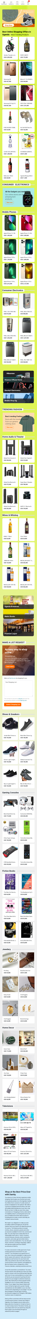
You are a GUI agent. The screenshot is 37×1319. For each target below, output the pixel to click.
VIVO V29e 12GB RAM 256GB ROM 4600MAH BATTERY (26, 103)
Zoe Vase (6, 1073)
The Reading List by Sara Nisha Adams (26, 892)
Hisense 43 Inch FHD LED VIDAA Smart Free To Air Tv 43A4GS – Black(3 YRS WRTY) (10, 1127)
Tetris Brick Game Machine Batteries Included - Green (26, 838)
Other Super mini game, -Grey (10, 838)
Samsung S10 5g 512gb (10, 103)
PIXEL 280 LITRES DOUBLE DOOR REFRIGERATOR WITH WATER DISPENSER (26, 311)
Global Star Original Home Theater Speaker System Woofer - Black (26, 458)
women (27, 1232)
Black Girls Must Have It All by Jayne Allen (26, 916)
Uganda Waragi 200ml (26, 176)
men (23, 1232)
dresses (17, 1237)
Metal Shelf (23, 1049)
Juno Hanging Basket (9, 1097)
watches (11, 1242)
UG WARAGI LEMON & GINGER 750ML (26, 151)
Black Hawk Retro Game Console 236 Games (10, 814)
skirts (21, 1237)
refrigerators (20, 1264)
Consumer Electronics (12, 290)
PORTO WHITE (24, 55)
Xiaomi (21, 1284)
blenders (12, 1266)
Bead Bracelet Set (25, 970)
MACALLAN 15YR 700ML (26, 584)
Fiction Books (8, 871)
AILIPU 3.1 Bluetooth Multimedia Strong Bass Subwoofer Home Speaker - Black (26, 506)
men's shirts (15, 1235)
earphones (18, 1295)
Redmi (25, 1284)
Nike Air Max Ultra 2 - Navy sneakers (26, 784)
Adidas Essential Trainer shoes (26, 759)
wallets (29, 1242)
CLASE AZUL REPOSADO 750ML (10, 151)
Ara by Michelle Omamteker (26, 940)
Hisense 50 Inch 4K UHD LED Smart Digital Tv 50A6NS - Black (10, 1175)
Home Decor (8, 1027)
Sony (17, 1284)
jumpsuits (26, 1237)
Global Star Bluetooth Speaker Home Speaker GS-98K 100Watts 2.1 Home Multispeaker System (10, 506)
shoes (11, 1230)
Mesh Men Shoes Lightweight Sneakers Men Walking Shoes (26, 735)
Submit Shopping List (12, 704)
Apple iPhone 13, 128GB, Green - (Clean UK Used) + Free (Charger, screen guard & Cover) (10, 233)
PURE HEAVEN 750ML (9, 127)
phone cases (10, 1295)
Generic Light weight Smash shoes (10, 759)
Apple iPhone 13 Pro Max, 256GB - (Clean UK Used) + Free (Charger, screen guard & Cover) (26, 281)
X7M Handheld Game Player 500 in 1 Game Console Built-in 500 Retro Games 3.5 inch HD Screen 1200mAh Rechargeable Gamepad (10, 862)
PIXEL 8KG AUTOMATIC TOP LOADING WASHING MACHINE (10, 360)
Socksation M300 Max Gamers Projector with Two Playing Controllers (26, 814)
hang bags (23, 1242)
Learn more (10, 666)
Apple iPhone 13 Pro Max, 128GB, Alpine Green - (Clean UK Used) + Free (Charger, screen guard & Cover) (10, 281)
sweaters (16, 1230)
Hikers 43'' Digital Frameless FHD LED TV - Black (26, 1127)
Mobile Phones (9, 212)
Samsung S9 (7, 79)
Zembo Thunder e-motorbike (10, 55)
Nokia (21, 1282)
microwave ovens (12, 1264)
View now (10, 202)
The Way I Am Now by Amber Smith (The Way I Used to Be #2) (10, 892)
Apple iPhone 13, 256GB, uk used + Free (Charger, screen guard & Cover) (26, 233)
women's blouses (10, 1237)
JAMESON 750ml (8, 560)
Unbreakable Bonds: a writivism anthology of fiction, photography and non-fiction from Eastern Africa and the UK (10, 940)
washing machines (21, 1266)
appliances (8, 1259)
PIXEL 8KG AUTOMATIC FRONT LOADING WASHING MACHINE (26, 335)
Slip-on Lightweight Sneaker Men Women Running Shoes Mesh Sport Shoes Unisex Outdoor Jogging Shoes (10, 784)
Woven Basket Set (25, 1097)
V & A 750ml (23, 536)
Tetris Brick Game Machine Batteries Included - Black (26, 862)
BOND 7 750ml (8, 536)
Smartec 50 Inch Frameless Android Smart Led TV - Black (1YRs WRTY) (26, 1151)
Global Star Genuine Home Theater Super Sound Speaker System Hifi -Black (10, 458)
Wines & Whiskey (10, 515)
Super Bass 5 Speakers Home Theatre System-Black (26, 482)
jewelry (21, 1230)
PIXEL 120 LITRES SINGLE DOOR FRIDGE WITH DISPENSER (10, 311)
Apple (14, 1284)
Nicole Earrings (24, 1019)
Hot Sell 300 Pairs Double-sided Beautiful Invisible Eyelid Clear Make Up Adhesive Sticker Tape (26, 127)
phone (11, 1271)
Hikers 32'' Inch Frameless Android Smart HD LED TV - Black (10, 1151)
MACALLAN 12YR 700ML (10, 584)
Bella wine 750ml (8, 176)
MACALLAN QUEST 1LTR (26, 560)
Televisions (7, 1106)
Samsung (26, 1282)
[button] (4, 18)
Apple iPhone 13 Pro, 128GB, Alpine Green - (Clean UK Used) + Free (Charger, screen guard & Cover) (10, 257)
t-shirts (21, 1235)
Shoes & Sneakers (10, 714)
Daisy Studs (7, 994)
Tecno (10, 1284)
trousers (26, 1235)
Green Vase (7, 1049)
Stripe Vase (23, 1073)
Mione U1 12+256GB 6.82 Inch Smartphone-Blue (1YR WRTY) (26, 79)
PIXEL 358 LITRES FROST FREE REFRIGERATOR (10, 335)
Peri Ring (6, 970)
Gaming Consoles (10, 792)
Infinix (6, 1284)
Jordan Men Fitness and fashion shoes (10, 735)
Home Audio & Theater (13, 437)
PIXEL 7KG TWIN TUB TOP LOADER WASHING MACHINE (26, 360)
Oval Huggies (24, 994)
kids (6, 1233)
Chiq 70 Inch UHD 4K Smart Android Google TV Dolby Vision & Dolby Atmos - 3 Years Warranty (26, 1175)
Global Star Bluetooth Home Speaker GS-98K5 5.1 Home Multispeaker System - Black (10, 482)
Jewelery (6, 949)
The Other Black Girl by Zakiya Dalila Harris (10, 916)
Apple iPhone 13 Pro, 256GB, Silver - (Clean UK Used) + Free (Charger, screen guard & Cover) (26, 257)
